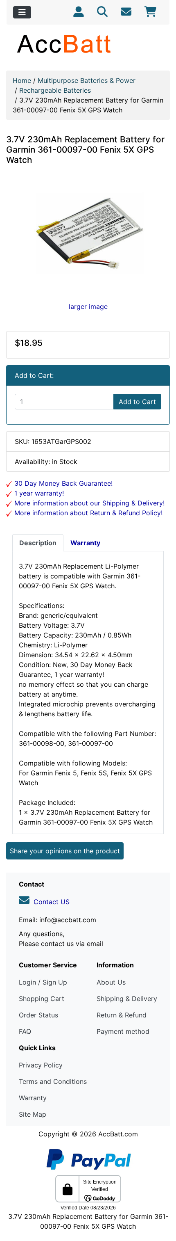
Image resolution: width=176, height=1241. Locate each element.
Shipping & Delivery (127, 998)
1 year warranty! (38, 493)
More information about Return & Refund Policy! (87, 513)
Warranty (33, 1098)
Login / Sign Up (43, 982)
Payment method (123, 1031)
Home (22, 80)
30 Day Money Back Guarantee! (62, 483)
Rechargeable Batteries (55, 90)
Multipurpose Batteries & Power (86, 80)
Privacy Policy (41, 1065)
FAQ (25, 1031)
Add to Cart (137, 402)
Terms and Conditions (53, 1081)
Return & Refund (122, 1015)
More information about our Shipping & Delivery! (88, 503)
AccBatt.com (118, 1134)
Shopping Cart (41, 998)
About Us (111, 982)
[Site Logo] (88, 43)
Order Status (38, 1015)
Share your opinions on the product (65, 851)
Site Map (32, 1114)
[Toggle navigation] (22, 12)
